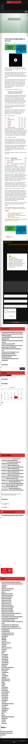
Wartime (3, 715)
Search (22, 368)
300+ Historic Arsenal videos (8, 588)
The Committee (5, 705)
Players (3, 685)
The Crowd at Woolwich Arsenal (13, 217)
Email (5, 298)
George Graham (5, 657)
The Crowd (4, 707)
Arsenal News (4, 507)
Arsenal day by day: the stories (8, 620)
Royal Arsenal (4, 688)
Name (5, 293)
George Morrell (5, 659)
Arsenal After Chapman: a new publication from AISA (17, 244)
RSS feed (13, 512)
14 (14, 395)
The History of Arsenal (14, 19)
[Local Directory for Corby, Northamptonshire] (4, 727)
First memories (5, 654)
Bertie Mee (4, 638)
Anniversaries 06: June (6, 602)
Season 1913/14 (5, 690)
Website (5, 304)
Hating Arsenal (5, 664)
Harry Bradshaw (5, 662)
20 (11, 397)
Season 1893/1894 (5, 692)
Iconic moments (5, 672)
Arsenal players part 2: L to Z (8, 634)
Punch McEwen (5, 687)
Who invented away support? (8, 716)
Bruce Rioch (4, 641)
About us (3, 592)
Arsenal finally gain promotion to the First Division (12, 332)
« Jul (2, 402)
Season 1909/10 (5, 695)
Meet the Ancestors (6, 680)
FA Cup (3, 652)
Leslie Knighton (5, 675)
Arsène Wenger (5, 636)
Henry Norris (4, 665)
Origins (3, 682)
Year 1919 (3, 721)
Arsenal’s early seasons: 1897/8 (8, 343)
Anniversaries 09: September (8, 606)
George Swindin (5, 661)
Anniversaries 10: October (7, 608)
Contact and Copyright (7, 647)
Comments (4, 646)
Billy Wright (4, 639)
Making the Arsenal (11, 215)
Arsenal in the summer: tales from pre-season (11, 628)
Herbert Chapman (5, 669)
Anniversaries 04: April (6, 598)
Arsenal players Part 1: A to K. (8, 633)
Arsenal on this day (6, 631)
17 (1, 397)
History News (4, 670)
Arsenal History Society (11, 220)
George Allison (5, 656)
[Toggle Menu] (26, 11)
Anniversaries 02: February (7, 595)
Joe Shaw (4, 674)
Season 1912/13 (5, 698)
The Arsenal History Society (8, 703)
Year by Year (4, 723)
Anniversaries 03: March (7, 597)
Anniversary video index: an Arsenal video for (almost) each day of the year (11, 614)
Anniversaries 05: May (6, 600)
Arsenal (11, 237)
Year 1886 (4, 720)
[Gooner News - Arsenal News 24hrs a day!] (4, 383)
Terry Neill (4, 702)
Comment (6, 280)
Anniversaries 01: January (7, 593)
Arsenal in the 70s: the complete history (10, 626)
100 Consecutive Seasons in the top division (11, 582)
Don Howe (4, 651)
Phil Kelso (4, 684)
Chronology (4, 644)
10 (1, 395)
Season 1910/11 (5, 697)
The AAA (17, 84)
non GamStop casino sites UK (6, 731)
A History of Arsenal (6, 590)
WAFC (3, 713)
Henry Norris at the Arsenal (7, 667)
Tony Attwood (19, 43)
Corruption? (4, 649)
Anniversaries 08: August (7, 605)
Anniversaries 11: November (7, 610)
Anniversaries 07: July (6, 603)
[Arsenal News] (4, 364)
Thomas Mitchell (5, 708)
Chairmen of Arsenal (6, 643)
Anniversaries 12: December (7, 611)
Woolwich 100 (4, 718)
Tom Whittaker (5, 710)
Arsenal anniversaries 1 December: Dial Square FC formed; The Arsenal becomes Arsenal (12, 617)
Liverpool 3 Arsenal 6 (7, 242)
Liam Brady (4, 677)
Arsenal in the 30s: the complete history (10, 624)
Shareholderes (5, 700)
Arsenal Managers (5, 629)
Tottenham (4, 711)
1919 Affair (4, 587)
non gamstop (3, 734)
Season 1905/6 (5, 693)
